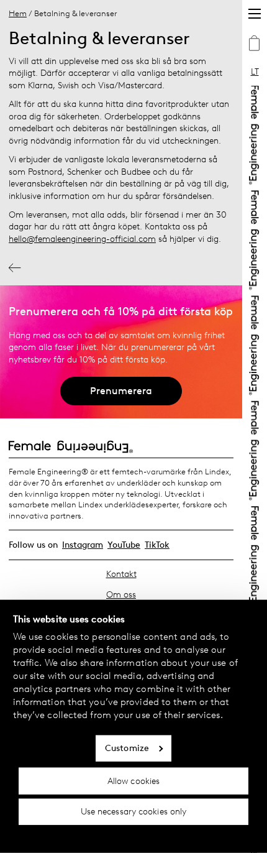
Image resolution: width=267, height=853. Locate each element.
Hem (18, 13)
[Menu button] (254, 13)
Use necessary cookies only (134, 811)
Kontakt (121, 574)
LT (255, 72)
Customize (127, 748)
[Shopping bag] (254, 44)
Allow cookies (133, 780)
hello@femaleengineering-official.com (82, 239)
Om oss (121, 594)
